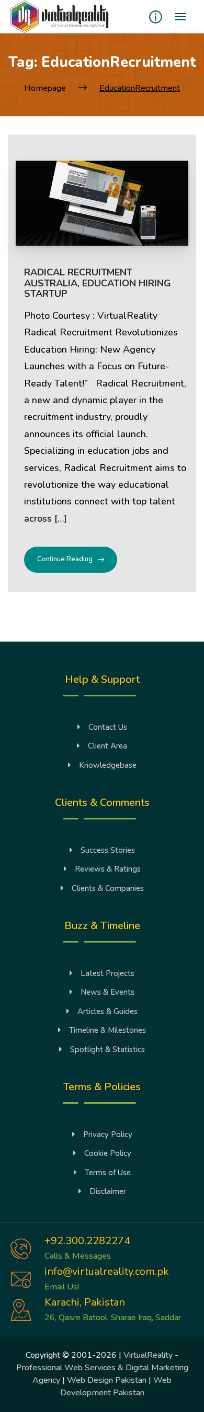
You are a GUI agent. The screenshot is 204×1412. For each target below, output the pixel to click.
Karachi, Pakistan (84, 1302)
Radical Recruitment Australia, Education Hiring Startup (97, 283)
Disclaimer (107, 1191)
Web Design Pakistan (106, 1380)
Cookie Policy (107, 1153)
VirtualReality (148, 1355)
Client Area (107, 746)
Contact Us (107, 727)
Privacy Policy (107, 1134)
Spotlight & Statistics (107, 1049)
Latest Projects (107, 973)
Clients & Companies (108, 888)
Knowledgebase (108, 765)
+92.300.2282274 (87, 1241)
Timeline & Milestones (107, 1030)
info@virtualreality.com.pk (106, 1271)
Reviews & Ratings (108, 869)
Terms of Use (108, 1172)
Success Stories (108, 850)
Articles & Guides (107, 1011)
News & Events (107, 992)
